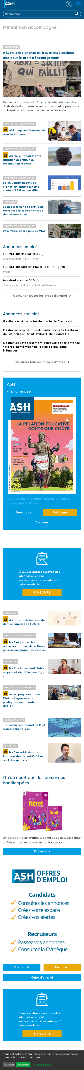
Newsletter (42, 558)
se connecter (66, 4)
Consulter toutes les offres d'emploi (40, 295)
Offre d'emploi (42, 977)
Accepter (23, 1064)
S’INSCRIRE (42, 592)
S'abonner (60, 512)
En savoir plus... (42, 1064)
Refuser (9, 1064)
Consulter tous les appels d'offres (39, 362)
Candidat (21, 967)
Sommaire (23, 512)
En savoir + (42, 851)
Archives (42, 522)
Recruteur (62, 967)
